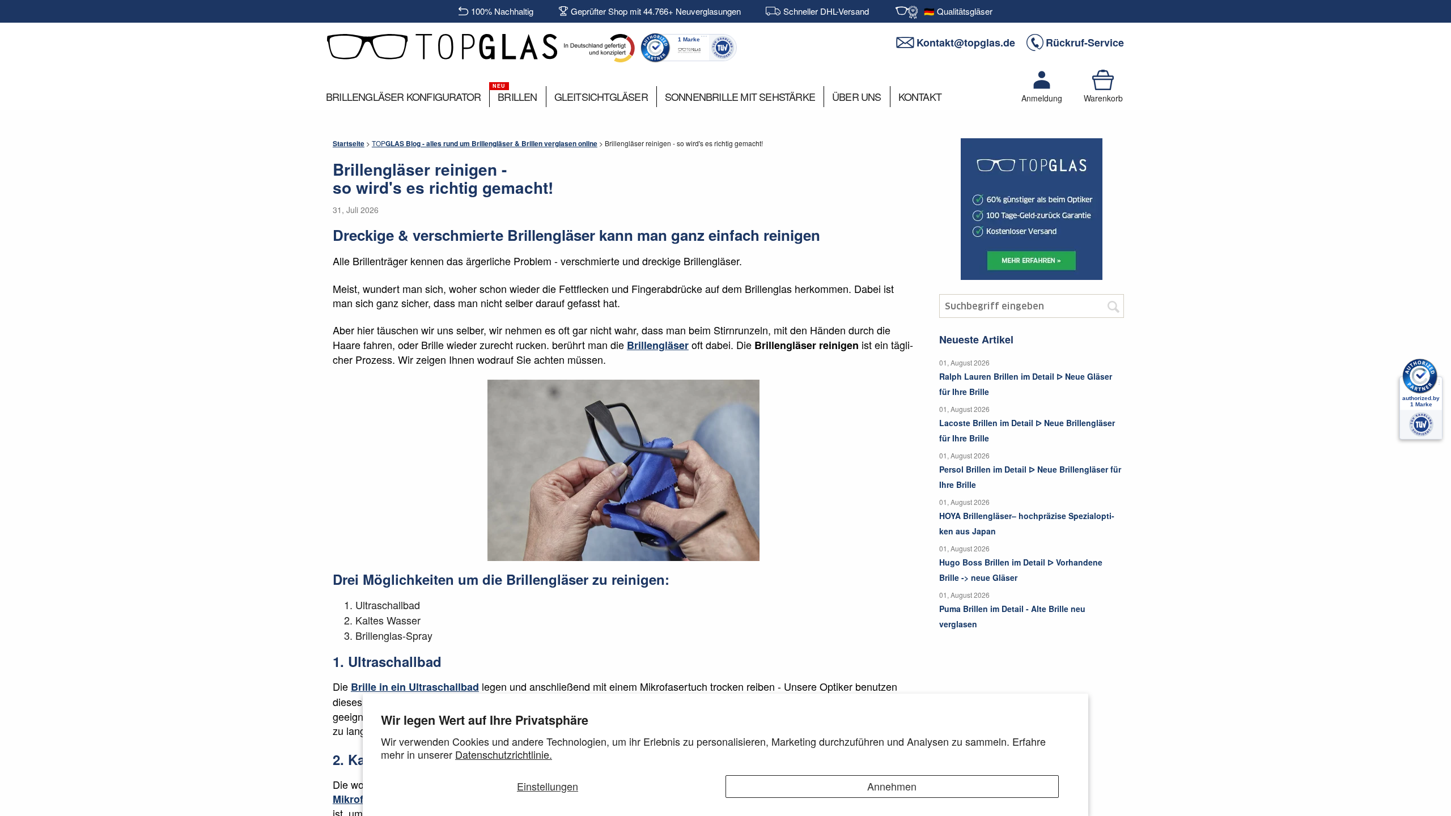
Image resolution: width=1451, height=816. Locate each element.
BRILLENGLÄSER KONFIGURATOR (403, 96)
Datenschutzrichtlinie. (503, 754)
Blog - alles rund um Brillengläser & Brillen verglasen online (484, 143)
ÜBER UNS (856, 96)
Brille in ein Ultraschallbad (415, 686)
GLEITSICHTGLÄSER (601, 96)
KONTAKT (919, 96)
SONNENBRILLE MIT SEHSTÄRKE (740, 96)
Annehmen (892, 786)
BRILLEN (517, 96)
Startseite (348, 143)
